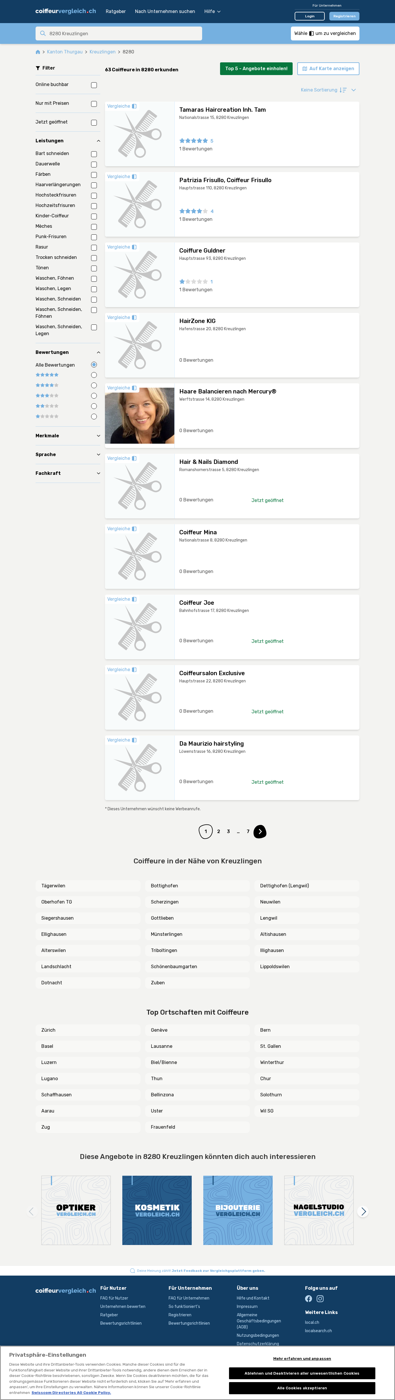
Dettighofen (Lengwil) (284, 885)
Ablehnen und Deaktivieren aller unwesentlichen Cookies (302, 1373)
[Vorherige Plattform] (32, 1211)
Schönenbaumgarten (174, 966)
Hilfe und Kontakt (253, 1298)
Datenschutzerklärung (258, 1343)
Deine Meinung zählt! (201, 1271)
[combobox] (124, 33)
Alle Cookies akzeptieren (302, 1388)
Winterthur (272, 1062)
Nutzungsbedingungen (258, 1335)
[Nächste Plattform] (363, 1211)
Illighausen (272, 950)
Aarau (47, 1111)
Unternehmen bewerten (122, 1306)
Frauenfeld (163, 1127)
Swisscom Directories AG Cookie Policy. (71, 1392)
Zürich (48, 1030)
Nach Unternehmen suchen (165, 11)
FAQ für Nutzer (114, 1298)
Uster (157, 1111)
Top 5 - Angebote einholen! (256, 68)
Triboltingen (164, 950)
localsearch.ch (318, 1330)
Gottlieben (162, 918)
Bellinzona (162, 1094)
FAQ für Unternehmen (189, 1298)
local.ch (312, 1322)
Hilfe (209, 11)
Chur (265, 1078)
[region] (197, 1373)
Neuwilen (270, 902)
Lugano (49, 1078)
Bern (265, 1030)
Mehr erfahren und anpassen (302, 1358)
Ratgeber (116, 11)
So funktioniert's (184, 1306)
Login (310, 16)
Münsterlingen (166, 934)
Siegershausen (57, 918)
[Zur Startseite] (68, 11)
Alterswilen (53, 950)
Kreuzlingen (103, 52)
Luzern (49, 1062)
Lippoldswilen (275, 966)
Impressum (247, 1306)
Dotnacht (51, 982)
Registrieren (344, 16)
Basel (47, 1046)
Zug (45, 1127)
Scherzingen (165, 902)
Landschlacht (56, 966)
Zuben (158, 982)
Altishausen (273, 934)
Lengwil (268, 918)
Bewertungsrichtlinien (121, 1323)
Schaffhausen (56, 1094)
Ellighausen (54, 934)
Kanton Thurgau (65, 52)
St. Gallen (270, 1046)
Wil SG (267, 1111)
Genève (159, 1030)
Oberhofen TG (56, 902)
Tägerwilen (53, 885)
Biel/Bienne (164, 1062)
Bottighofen (164, 885)
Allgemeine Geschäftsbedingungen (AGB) (259, 1321)
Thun (157, 1078)
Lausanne (161, 1046)
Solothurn (271, 1094)
